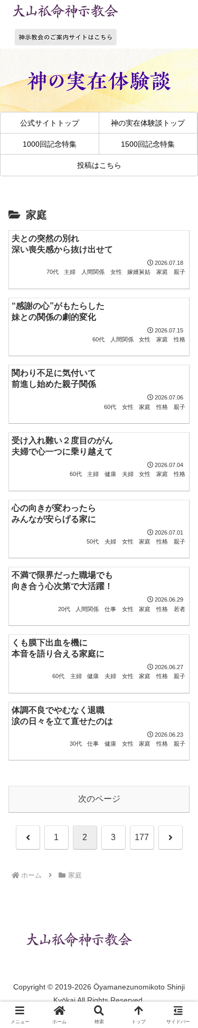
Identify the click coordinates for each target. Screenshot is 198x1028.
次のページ (99, 798)
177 (142, 837)
